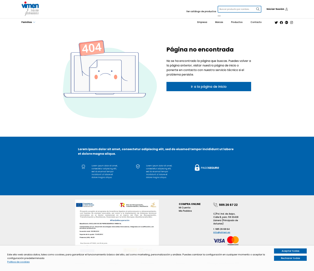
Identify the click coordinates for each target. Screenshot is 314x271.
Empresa (202, 22)
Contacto (256, 22)
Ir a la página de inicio (209, 86)
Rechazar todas (290, 258)
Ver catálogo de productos (201, 11)
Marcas (219, 22)
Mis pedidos (185, 210)
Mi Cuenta (184, 207)
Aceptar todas (290, 251)
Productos (237, 22)
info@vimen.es (221, 232)
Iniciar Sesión (275, 9)
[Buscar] (219, 15)
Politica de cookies (18, 262)
